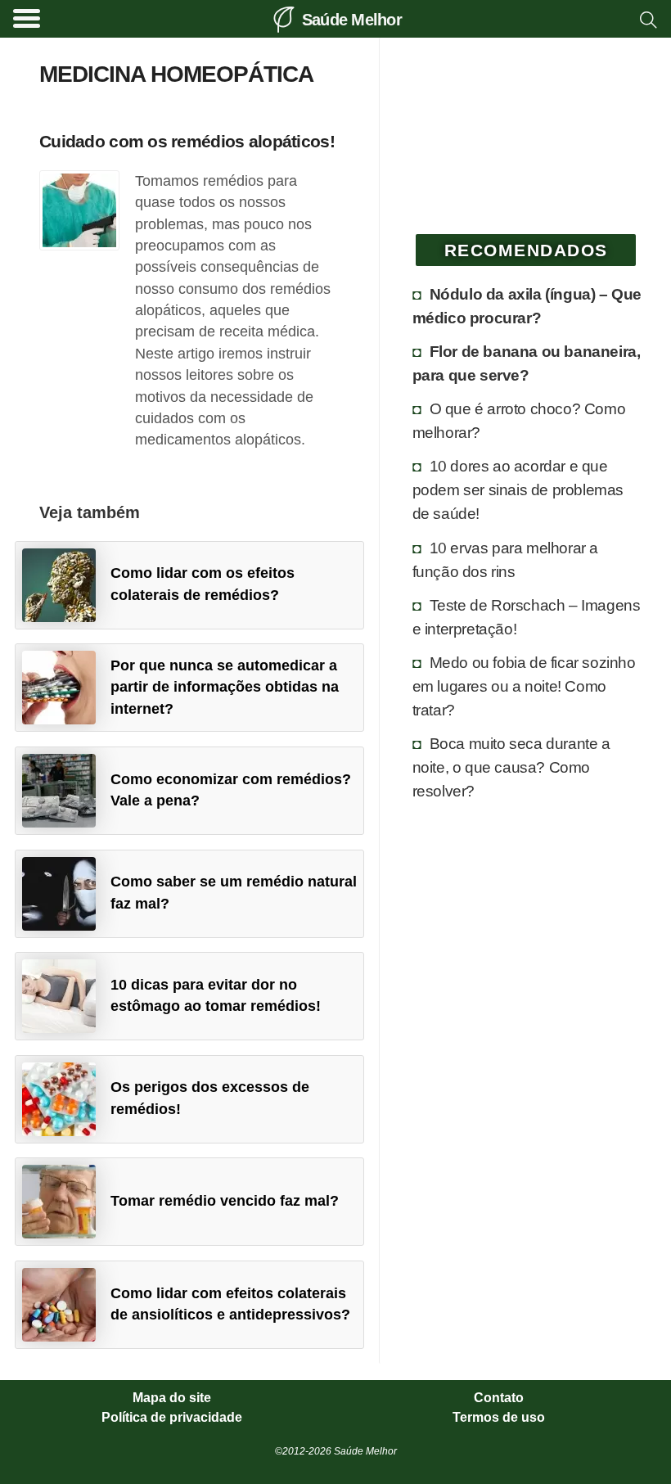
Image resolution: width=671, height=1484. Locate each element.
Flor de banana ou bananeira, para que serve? (526, 363)
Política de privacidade (171, 1417)
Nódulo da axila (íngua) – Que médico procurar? (527, 306)
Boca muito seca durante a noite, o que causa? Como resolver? (511, 767)
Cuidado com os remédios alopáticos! (187, 141)
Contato (499, 1398)
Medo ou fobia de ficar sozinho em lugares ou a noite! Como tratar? (524, 686)
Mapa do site (172, 1398)
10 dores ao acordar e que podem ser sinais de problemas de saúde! (518, 489)
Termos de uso (499, 1417)
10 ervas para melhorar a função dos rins (505, 559)
